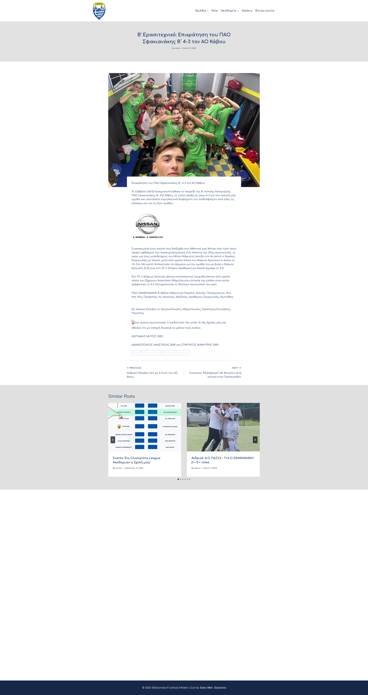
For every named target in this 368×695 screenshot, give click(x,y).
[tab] (178, 479)
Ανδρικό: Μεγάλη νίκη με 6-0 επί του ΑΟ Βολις (152, 372)
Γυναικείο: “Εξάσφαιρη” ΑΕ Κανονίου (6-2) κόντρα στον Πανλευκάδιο (215, 372)
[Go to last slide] (113, 439)
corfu (136, 353)
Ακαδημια (168, 353)
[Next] (255, 439)
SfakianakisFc (151, 353)
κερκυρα (183, 353)
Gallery (247, 10)
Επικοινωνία (265, 10)
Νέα (215, 10)
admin (177, 48)
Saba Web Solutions (213, 687)
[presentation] (144, 427)
